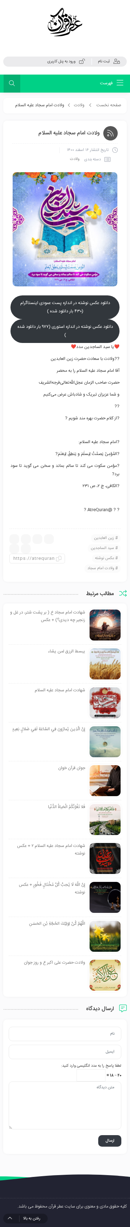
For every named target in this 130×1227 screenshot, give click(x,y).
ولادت (79, 105)
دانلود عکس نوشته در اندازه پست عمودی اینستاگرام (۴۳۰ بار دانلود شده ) (65, 307)
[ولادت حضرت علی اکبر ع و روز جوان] (105, 975)
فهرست (107, 83)
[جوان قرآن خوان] (105, 780)
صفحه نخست (108, 105)
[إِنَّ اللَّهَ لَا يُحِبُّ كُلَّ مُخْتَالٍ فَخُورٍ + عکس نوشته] (105, 897)
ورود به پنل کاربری (61, 61)
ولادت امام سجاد (100, 568)
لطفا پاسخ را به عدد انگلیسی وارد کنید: (91, 1066)
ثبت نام (104, 61)
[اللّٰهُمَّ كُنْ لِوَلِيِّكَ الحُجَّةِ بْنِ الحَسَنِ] (105, 936)
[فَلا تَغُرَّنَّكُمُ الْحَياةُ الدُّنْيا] (105, 819)
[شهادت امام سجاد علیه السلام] (105, 703)
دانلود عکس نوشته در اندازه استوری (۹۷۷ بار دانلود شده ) (65, 331)
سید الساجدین (102, 548)
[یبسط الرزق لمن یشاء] (105, 664)
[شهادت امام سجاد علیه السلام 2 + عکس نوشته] (105, 858)
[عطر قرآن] (65, 22)
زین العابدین (104, 538)
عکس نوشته (104, 558)
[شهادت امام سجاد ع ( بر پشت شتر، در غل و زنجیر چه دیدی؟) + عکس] (105, 625)
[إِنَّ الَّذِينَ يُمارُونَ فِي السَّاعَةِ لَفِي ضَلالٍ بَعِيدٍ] (105, 742)
